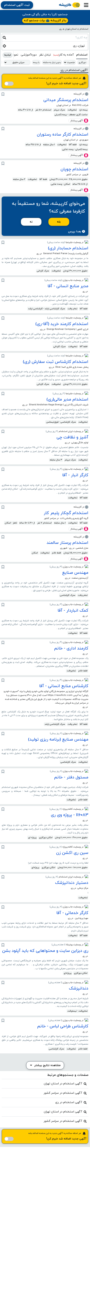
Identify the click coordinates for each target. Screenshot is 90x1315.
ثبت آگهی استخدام (17, 5)
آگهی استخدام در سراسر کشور (63, 1093)
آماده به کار (63, 55)
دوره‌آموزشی (29, 55)
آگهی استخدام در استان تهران (63, 1084)
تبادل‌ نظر (45, 55)
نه (31, 222)
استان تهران (71, 29)
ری (60, 29)
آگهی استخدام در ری (68, 1102)
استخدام (84, 29)
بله (59, 222)
